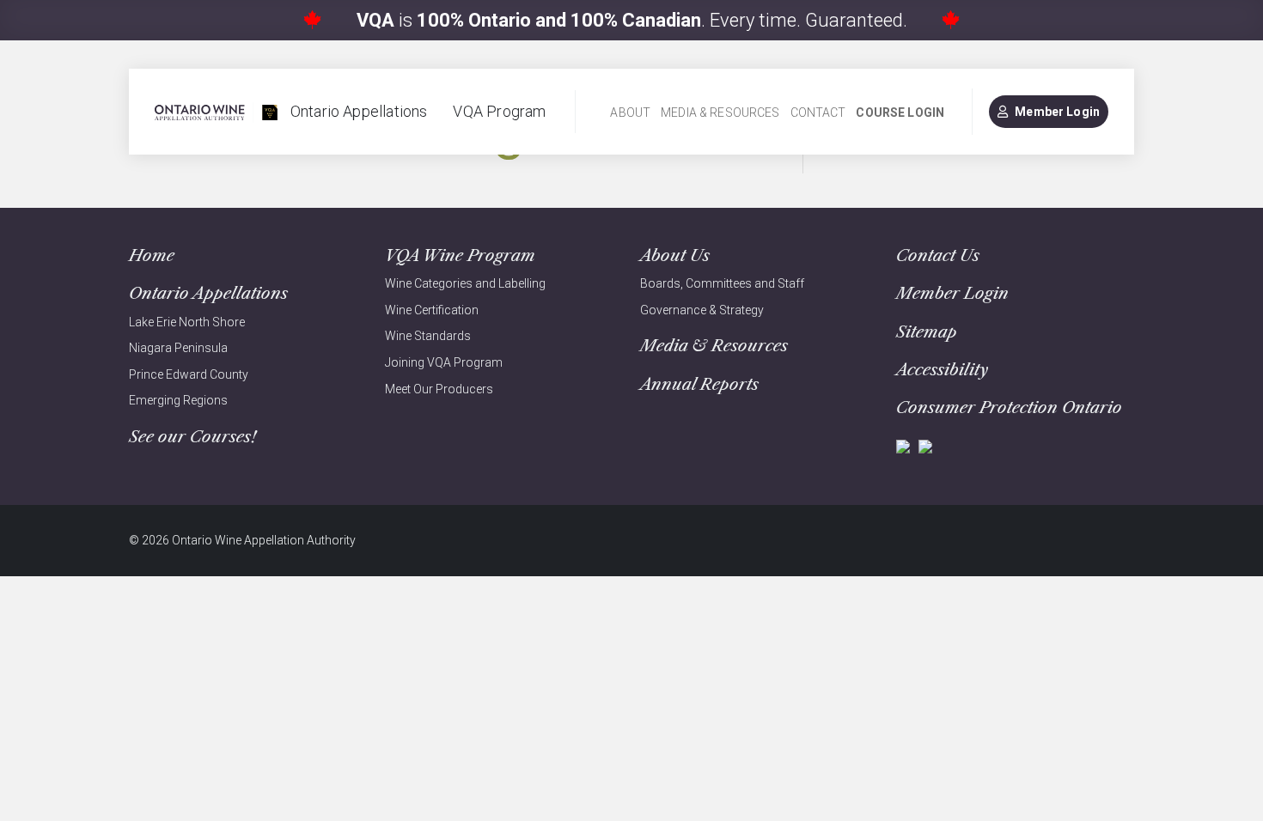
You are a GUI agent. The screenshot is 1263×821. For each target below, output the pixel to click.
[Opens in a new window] (903, 445)
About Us (675, 255)
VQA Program (499, 111)
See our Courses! (192, 437)
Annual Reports (699, 384)
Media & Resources (720, 112)
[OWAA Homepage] (216, 112)
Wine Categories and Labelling (465, 283)
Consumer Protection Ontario (1009, 407)
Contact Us (937, 255)
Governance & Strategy (702, 310)
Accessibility (942, 370)
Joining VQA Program (444, 362)
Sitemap (926, 332)
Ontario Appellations (359, 111)
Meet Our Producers (439, 389)
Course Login (900, 112)
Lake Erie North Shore (187, 322)
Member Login (1057, 112)
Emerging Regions (178, 400)
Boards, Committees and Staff (722, 283)
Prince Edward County (188, 374)
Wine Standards (428, 336)
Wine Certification (432, 310)
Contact (818, 112)
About (630, 112)
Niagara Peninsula (178, 348)
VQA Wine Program (460, 255)
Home (151, 255)
